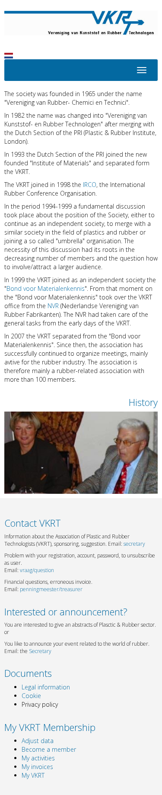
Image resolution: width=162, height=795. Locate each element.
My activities (38, 758)
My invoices (37, 767)
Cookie (31, 696)
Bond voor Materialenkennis (45, 288)
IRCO (89, 184)
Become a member (49, 749)
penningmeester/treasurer (51, 589)
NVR (53, 306)
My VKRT (33, 775)
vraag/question (37, 570)
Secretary (40, 651)
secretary (134, 543)
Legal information (46, 687)
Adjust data (38, 741)
